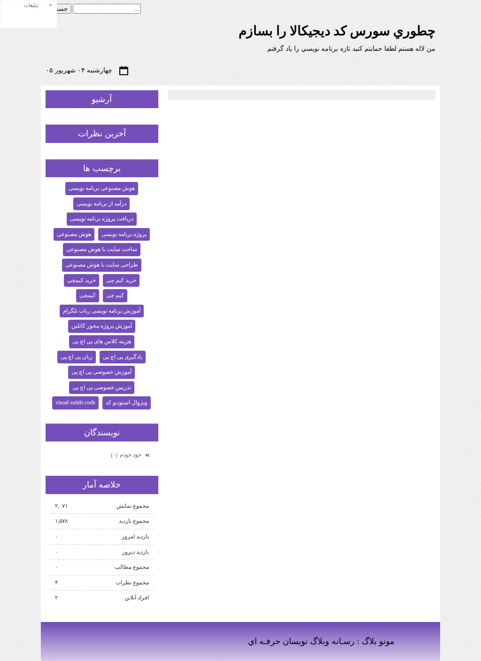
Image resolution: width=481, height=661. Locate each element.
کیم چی (115, 295)
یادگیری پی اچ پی (122, 357)
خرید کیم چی (121, 280)
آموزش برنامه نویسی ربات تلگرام (101, 310)
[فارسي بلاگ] (415, 642)
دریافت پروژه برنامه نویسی (101, 218)
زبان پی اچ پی (77, 357)
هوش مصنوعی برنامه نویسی (102, 188)
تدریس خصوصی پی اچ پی (101, 387)
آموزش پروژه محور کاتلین (101, 326)
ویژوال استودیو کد (126, 402)
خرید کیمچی (81, 280)
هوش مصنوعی (74, 234)
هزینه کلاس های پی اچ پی (101, 341)
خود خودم (127, 454)
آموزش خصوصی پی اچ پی (101, 372)
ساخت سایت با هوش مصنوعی (101, 249)
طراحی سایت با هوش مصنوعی (101, 264)
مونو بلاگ (378, 641)
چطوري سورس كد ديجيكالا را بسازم (337, 31)
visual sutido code (75, 402)
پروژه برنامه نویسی (124, 234)
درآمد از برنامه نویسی (101, 203)
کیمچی (87, 295)
